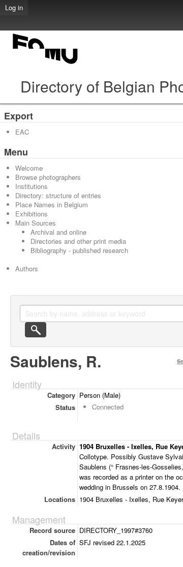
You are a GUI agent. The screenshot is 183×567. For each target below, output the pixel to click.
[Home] (45, 64)
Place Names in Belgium (51, 204)
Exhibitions (31, 213)
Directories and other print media (78, 241)
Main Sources (35, 223)
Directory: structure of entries (58, 195)
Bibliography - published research (79, 250)
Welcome (29, 168)
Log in (14, 7)
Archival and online (58, 232)
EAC (22, 132)
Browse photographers (48, 177)
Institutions (31, 186)
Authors (26, 268)
